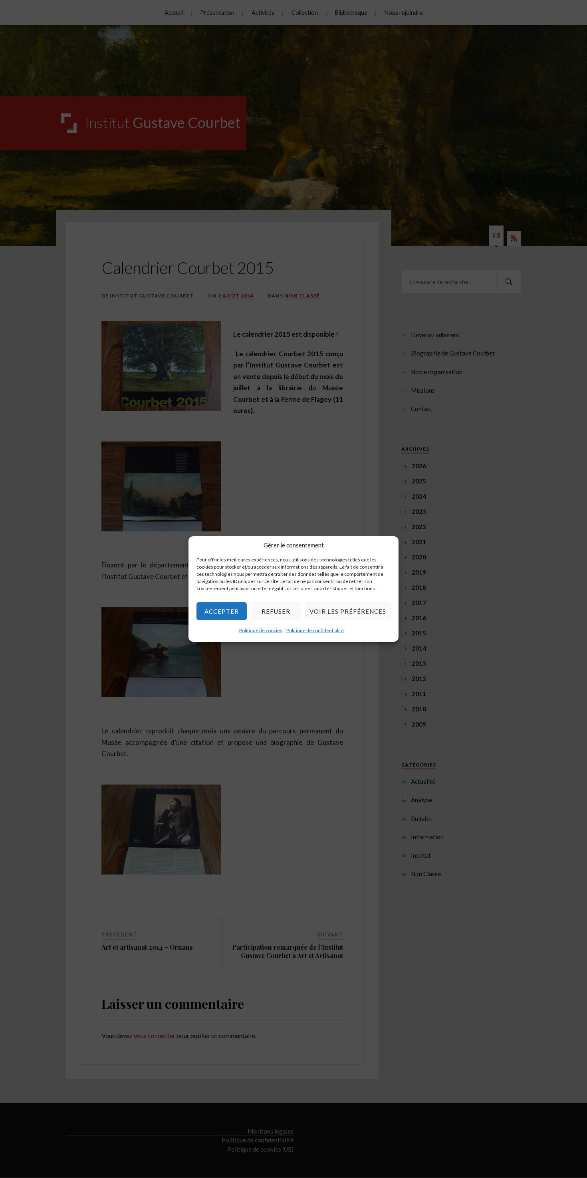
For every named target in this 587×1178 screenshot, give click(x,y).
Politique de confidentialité (315, 630)
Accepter (221, 611)
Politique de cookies (260, 630)
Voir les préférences (347, 611)
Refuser (276, 611)
